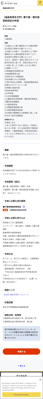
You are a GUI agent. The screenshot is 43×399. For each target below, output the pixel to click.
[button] (40, 3)
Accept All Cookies (21, 395)
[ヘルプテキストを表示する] (23, 206)
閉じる (22, 365)
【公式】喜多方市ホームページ (15, 294)
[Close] (40, 379)
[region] (21, 387)
